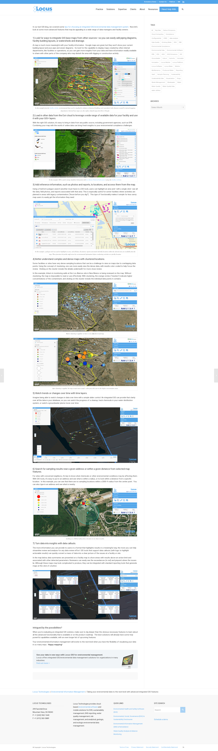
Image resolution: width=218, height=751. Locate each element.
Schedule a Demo (150, 2)
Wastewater (171, 82)
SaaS (153, 74)
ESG (158, 54)
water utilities (156, 90)
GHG (163, 54)
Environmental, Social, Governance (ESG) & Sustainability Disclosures (129, 717)
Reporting (179, 70)
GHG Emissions (172, 54)
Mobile (177, 66)
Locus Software (157, 66)
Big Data (158, 30)
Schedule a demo (161, 719)
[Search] (182, 9)
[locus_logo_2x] (43, 9)
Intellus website (54, 108)
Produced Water (168, 70)
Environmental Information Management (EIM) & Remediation (128, 725)
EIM (179, 2)
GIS (181, 54)
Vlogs (179, 78)
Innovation (155, 62)
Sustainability (175, 74)
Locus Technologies (41, 692)
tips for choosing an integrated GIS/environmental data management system (97, 27)
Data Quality (155, 42)
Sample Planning (163, 74)
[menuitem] (150, 2)
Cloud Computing (157, 34)
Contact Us (163, 2)
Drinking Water (167, 42)
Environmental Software (175, 50)
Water (179, 82)
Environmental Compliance (161, 46)
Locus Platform (178, 62)
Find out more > (43, 663)
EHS (175, 42)
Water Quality (156, 86)
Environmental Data (158, 50)
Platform (172, 2)
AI (152, 30)
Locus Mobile (165, 62)
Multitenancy (156, 70)
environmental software (88, 707)
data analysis (174, 38)
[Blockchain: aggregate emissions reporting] (216, 376)
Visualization (170, 78)
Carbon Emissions (169, 30)
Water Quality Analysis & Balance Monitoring (125, 732)
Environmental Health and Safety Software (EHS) (129, 710)
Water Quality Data (168, 86)
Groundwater (156, 58)
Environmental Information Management (68, 692)
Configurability (156, 38)
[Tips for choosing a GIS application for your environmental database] (2, 376)
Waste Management (158, 82)
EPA (153, 54)
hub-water (180, 58)
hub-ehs (172, 58)
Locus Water (168, 66)
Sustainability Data (158, 78)
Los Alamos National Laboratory (95, 180)
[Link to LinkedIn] (183, 2)
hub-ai (165, 58)
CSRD (165, 38)
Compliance (170, 34)
